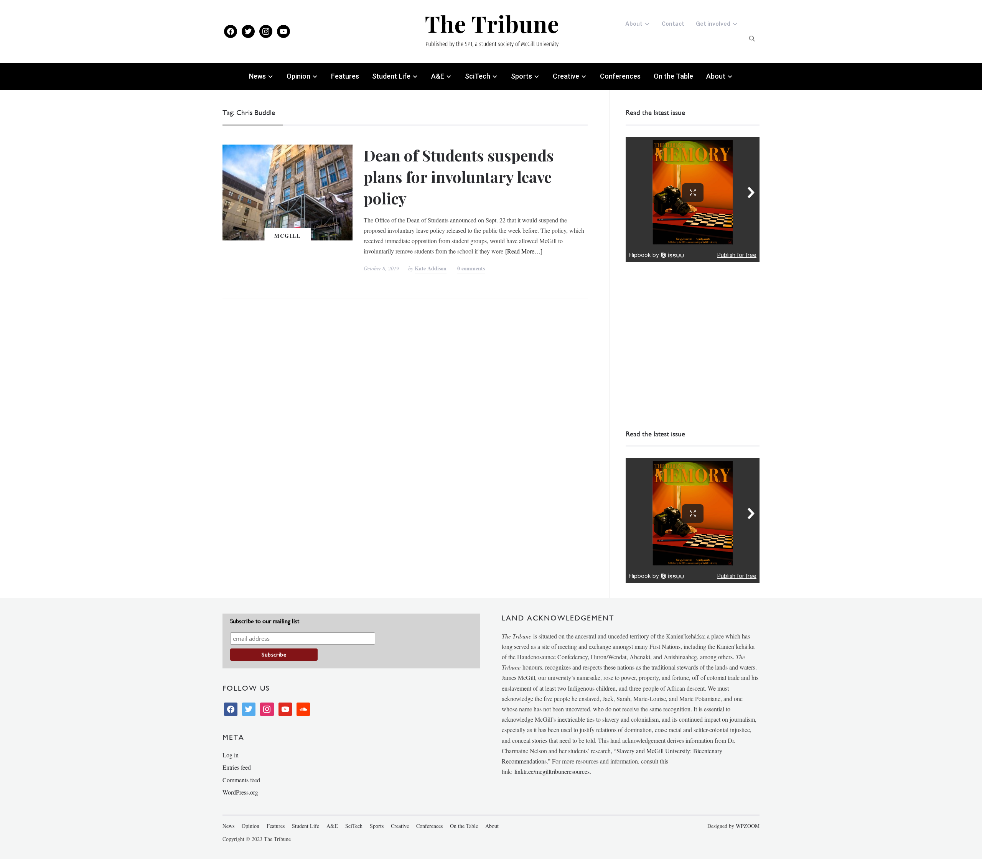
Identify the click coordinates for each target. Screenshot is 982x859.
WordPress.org (240, 792)
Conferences (620, 76)
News (257, 76)
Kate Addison (431, 268)
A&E (437, 76)
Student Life (391, 76)
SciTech (477, 76)
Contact (673, 23)
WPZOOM (748, 825)
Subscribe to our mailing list (264, 621)
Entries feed (236, 767)
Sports (521, 76)
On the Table (673, 76)
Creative (566, 76)
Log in (230, 755)
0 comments (471, 268)
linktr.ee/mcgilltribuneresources (552, 771)
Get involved (713, 23)
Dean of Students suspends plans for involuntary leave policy (459, 176)
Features (345, 76)
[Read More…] (523, 251)
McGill (287, 236)
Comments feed (241, 780)
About (634, 23)
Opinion (298, 76)
